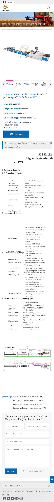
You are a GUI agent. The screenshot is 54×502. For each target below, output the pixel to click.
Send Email (16, 134)
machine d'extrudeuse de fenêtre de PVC (27, 404)
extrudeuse (17, 400)
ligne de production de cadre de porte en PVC (29, 408)
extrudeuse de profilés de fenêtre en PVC (27, 397)
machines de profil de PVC (34, 400)
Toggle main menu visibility (42, 8)
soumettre (10, 471)
